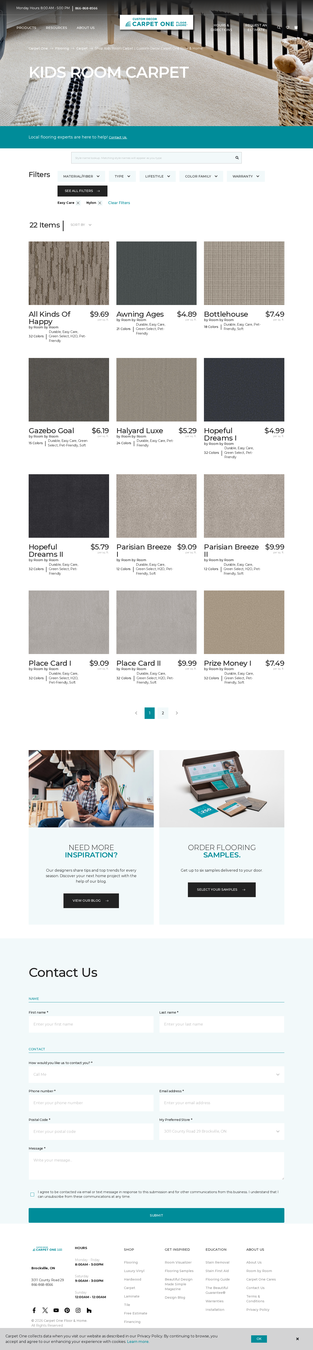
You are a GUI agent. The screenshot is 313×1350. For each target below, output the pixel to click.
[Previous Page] (136, 713)
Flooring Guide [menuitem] (218, 1279)
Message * (37, 1148)
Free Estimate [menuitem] (135, 1313)
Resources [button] (56, 28)
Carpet (82, 48)
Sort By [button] (78, 225)
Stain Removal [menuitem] (217, 1262)
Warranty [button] (243, 176)
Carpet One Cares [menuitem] (261, 1279)
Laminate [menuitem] (132, 1296)
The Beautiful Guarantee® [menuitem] (217, 1290)
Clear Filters (119, 203)
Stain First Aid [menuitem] (217, 1271)
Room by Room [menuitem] (259, 1271)
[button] (279, 28)
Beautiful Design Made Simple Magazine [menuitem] (178, 1284)
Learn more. (138, 1341)
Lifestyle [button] (154, 176)
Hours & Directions (221, 27)
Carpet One (38, 48)
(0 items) (296, 27)
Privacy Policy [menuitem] (257, 1310)
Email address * (171, 1091)
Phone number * (42, 1091)
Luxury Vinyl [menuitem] (134, 1271)
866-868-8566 (86, 8)
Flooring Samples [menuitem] (179, 1271)
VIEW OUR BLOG (87, 900)
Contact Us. (118, 137)
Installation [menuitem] (215, 1310)
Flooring (62, 48)
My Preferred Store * (175, 1119)
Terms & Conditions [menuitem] (255, 1298)
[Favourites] (287, 28)
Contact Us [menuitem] (255, 1288)
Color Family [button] (198, 176)
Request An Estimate (256, 27)
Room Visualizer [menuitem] (178, 1262)
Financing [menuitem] (132, 1322)
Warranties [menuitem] (215, 1301)
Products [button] (26, 28)
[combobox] (152, 158)
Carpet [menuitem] (129, 1288)
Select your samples (217, 889)
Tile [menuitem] (127, 1305)
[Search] (237, 158)
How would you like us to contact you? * (60, 1062)
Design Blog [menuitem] (175, 1297)
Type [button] (119, 176)
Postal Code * (39, 1119)
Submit (156, 1215)
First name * (38, 1012)
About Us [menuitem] (254, 1262)
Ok (259, 1339)
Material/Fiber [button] (78, 176)
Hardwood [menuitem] (132, 1279)
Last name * (168, 1012)
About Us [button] (86, 28)
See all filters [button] (79, 191)
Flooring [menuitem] (131, 1262)
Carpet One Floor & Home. (65, 1321)
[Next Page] (176, 713)
